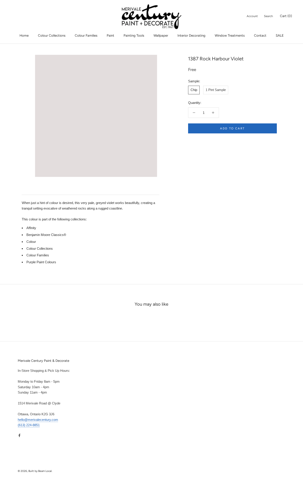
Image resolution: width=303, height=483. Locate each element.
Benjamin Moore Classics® (46, 235)
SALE (280, 36)
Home (24, 36)
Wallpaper (160, 36)
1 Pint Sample (216, 90)
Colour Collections (51, 36)
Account (252, 16)
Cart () (286, 16)
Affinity (31, 228)
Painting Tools (134, 36)
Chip (194, 90)
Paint (110, 36)
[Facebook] (19, 435)
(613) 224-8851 (29, 425)
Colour (31, 241)
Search (268, 16)
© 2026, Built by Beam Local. (35, 471)
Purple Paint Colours (41, 262)
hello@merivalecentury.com (38, 420)
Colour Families (86, 36)
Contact (260, 36)
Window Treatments (230, 36)
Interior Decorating (191, 36)
